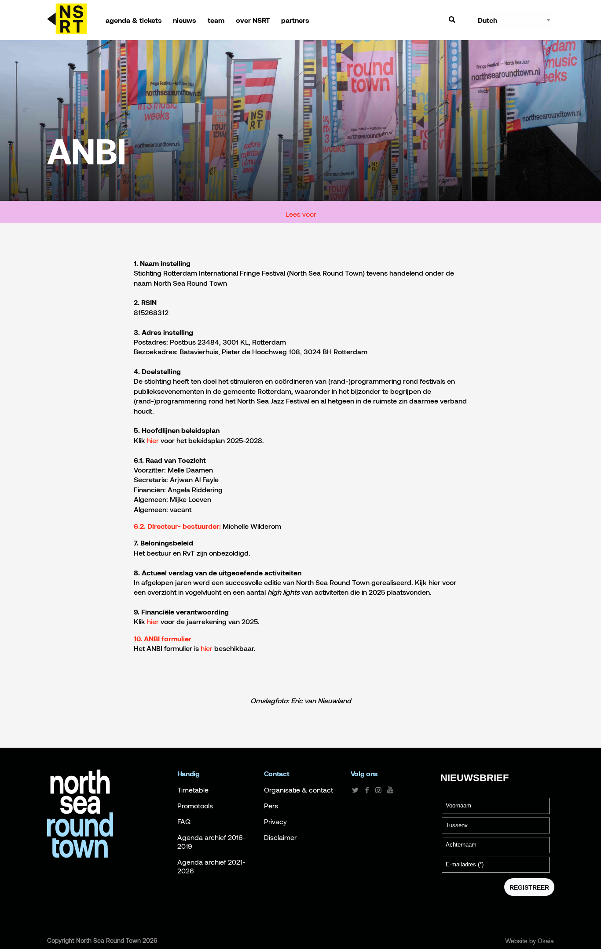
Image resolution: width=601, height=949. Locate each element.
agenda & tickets (134, 20)
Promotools (195, 806)
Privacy (275, 821)
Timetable (193, 790)
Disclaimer (280, 837)
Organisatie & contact (298, 790)
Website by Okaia (529, 941)
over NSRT (253, 20)
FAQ (184, 821)
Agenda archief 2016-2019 (211, 841)
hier (153, 621)
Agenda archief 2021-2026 (211, 866)
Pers (271, 806)
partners (295, 20)
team (216, 20)
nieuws (184, 20)
